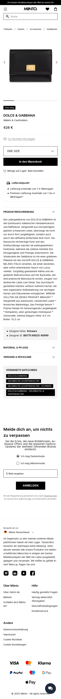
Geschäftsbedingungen (45, 606)
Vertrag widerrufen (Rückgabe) (42, 599)
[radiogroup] (30, 460)
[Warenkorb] (56, 9)
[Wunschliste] (47, 9)
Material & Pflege (15, 347)
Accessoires (35, 29)
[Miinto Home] (30, 9)
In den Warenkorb (30, 161)
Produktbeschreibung (18, 211)
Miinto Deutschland (19, 532)
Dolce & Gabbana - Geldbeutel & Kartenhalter (26, 392)
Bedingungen (51, 496)
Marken (7, 597)
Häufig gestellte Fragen (45, 592)
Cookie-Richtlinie (12, 640)
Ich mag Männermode (33, 463)
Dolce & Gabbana (19, 115)
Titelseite (7, 29)
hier (29, 499)
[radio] (17, 456)
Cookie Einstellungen (14, 645)
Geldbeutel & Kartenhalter (23, 381)
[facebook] (32, 573)
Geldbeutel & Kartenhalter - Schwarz (30, 386)
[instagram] (6, 573)
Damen (21, 29)
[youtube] (23, 573)
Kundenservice (40, 611)
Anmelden (30, 485)
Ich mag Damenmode (33, 456)
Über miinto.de (11, 592)
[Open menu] (5, 9)
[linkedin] (15, 573)
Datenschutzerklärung (15, 629)
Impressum (9, 634)
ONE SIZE (13, 151)
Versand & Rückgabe (17, 357)
